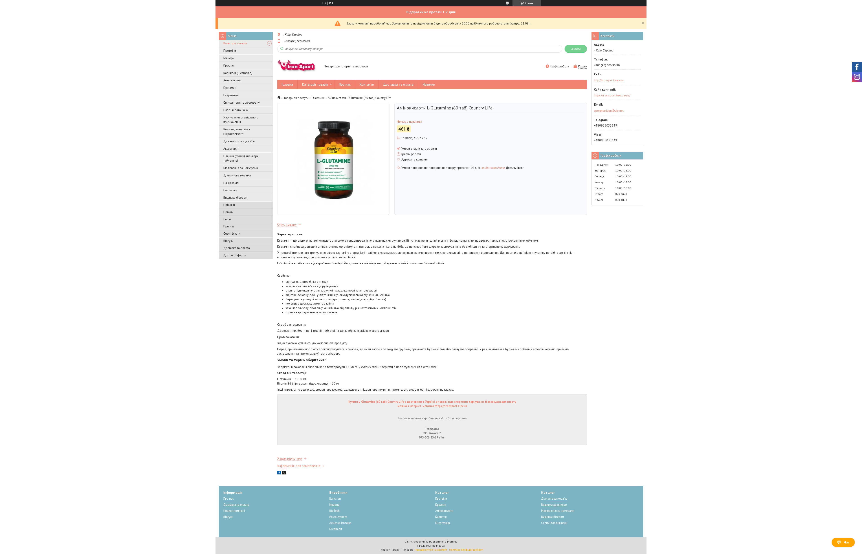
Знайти (576, 49)
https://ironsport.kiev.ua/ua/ (612, 95)
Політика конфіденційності (466, 549)
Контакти (367, 84)
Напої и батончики (235, 110)
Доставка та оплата (236, 248)
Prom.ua (452, 541)
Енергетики (231, 95)
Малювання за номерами (240, 168)
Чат (846, 542)
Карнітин (441, 517)
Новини (228, 212)
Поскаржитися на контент (431, 549)
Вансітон (335, 499)
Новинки (229, 205)
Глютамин (229, 88)
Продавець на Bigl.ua (431, 545)
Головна (287, 84)
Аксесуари (230, 149)
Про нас (228, 226)
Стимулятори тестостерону (241, 102)
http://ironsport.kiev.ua (609, 80)
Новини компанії (234, 511)
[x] (284, 473)
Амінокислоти (232, 80)
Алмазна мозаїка (340, 523)
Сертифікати (231, 233)
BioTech (334, 511)
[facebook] (279, 473)
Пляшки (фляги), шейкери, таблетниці (241, 158)
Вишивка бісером (235, 198)
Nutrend (334, 505)
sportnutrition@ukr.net (609, 111)
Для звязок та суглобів (239, 141)
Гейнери (228, 58)
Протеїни (229, 51)
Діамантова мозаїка (237, 175)
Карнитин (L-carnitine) (237, 73)
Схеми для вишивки (554, 523)
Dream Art (335, 529)
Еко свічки (230, 190)
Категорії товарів (235, 43)
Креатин (229, 65)
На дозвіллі (231, 183)
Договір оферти (234, 255)
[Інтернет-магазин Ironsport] (298, 67)
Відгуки (228, 241)
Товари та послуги (296, 98)
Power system (338, 517)
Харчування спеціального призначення (241, 119)
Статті (227, 219)
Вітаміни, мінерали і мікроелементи (236, 131)
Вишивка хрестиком (554, 505)
